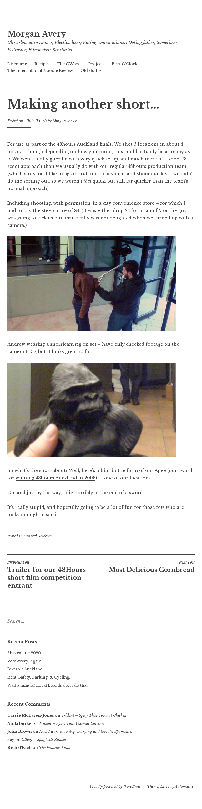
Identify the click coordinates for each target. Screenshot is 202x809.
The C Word (69, 64)
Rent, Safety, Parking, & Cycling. (38, 677)
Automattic (184, 786)
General (30, 536)
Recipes (41, 64)
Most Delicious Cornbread (152, 567)
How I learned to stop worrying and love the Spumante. (85, 731)
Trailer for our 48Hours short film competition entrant (46, 574)
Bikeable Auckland (25, 669)
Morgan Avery (36, 34)
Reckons (45, 536)
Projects (96, 64)
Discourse (17, 64)
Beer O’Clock (124, 64)
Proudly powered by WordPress (115, 786)
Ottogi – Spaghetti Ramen (44, 739)
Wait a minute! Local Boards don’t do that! (48, 685)
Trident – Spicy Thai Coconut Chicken (94, 715)
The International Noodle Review (40, 70)
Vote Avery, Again (24, 661)
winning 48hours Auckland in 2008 (55, 477)
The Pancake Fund (54, 747)
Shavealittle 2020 (24, 653)
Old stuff (88, 70)
